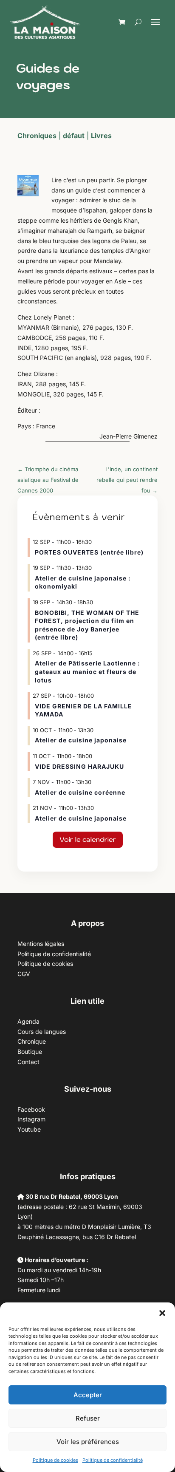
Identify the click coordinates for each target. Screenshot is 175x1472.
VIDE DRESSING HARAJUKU (79, 766)
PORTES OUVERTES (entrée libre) (89, 552)
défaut (74, 135)
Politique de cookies (55, 1460)
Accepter (87, 1395)
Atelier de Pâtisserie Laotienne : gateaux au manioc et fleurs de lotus (87, 671)
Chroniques (36, 135)
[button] (162, 1313)
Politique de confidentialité (112, 1460)
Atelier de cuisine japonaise (81, 740)
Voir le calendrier (87, 839)
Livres (101, 135)
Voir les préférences (87, 1442)
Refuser (88, 1418)
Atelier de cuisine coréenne (80, 792)
